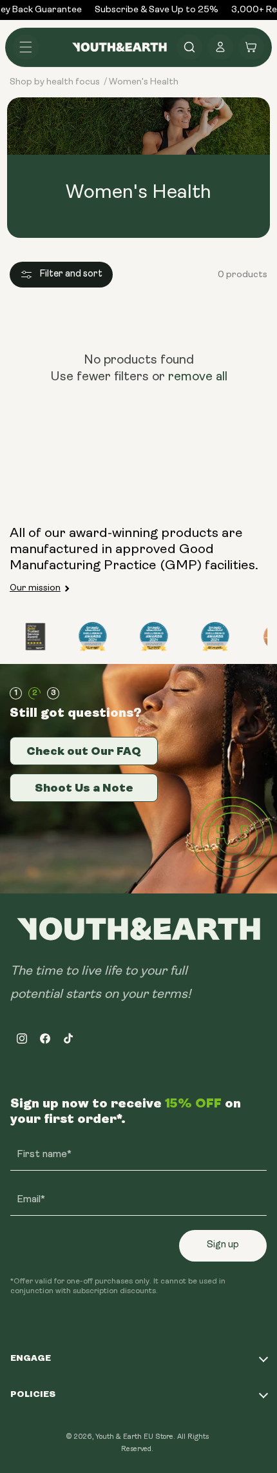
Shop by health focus (55, 82)
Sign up (223, 1245)
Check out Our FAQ (83, 751)
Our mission (35, 588)
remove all (197, 377)
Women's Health (143, 82)
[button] (26, 47)
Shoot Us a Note (84, 787)
